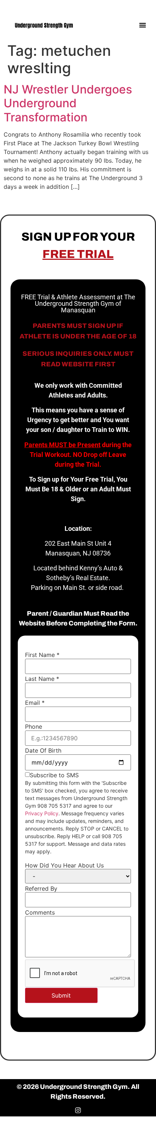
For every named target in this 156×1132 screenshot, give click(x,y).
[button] (142, 25)
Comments (40, 912)
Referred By (41, 888)
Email (35, 703)
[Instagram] (144, 6)
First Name (42, 655)
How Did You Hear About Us (64, 865)
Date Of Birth (43, 750)
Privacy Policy (41, 813)
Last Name (42, 679)
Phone (33, 726)
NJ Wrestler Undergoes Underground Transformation (68, 103)
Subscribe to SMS (54, 775)
